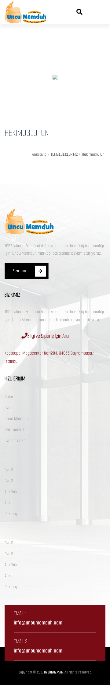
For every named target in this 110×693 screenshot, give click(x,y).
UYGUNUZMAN (53, 672)
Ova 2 (9, 470)
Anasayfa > (40, 154)
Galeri (9, 397)
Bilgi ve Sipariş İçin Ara (48, 336)
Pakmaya (12, 514)
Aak (7, 503)
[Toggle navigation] (97, 12)
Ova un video (15, 441)
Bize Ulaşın (20, 271)
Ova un (10, 408)
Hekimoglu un (16, 430)
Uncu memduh (17, 419)
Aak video (12, 492)
